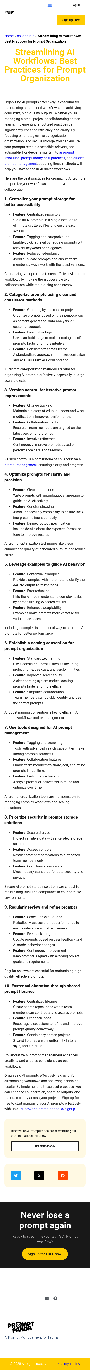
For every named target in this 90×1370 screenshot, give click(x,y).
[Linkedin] (47, 1298)
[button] (49, 5)
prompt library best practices (43, 158)
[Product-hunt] (55, 1298)
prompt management (20, 465)
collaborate (25, 36)
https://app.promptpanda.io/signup (47, 1109)
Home (9, 36)
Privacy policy (68, 1363)
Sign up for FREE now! (45, 1254)
